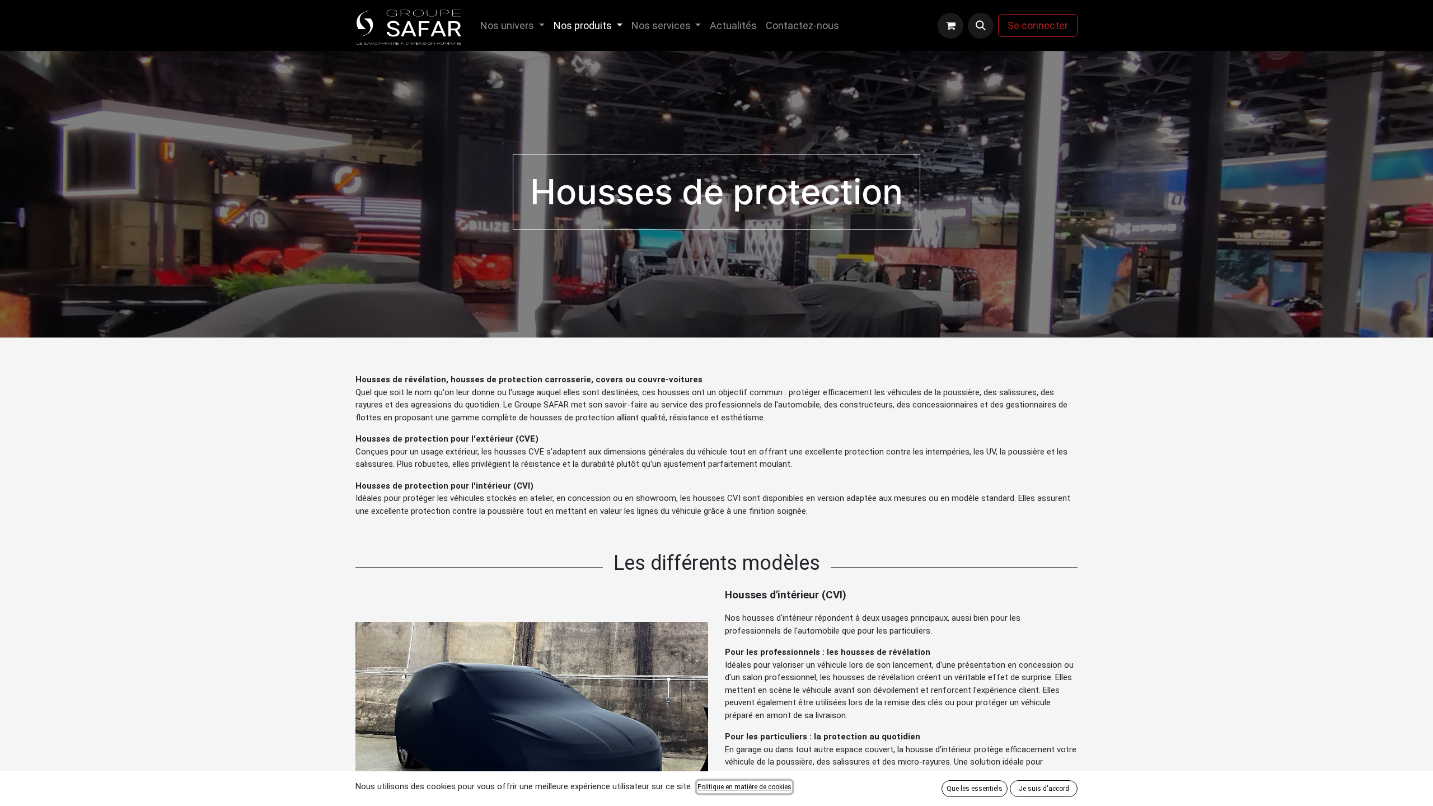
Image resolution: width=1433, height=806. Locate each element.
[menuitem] (512, 25)
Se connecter (1038, 25)
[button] (981, 26)
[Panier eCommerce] (950, 26)
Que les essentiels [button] (975, 789)
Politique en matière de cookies (744, 787)
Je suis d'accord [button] (1044, 789)
